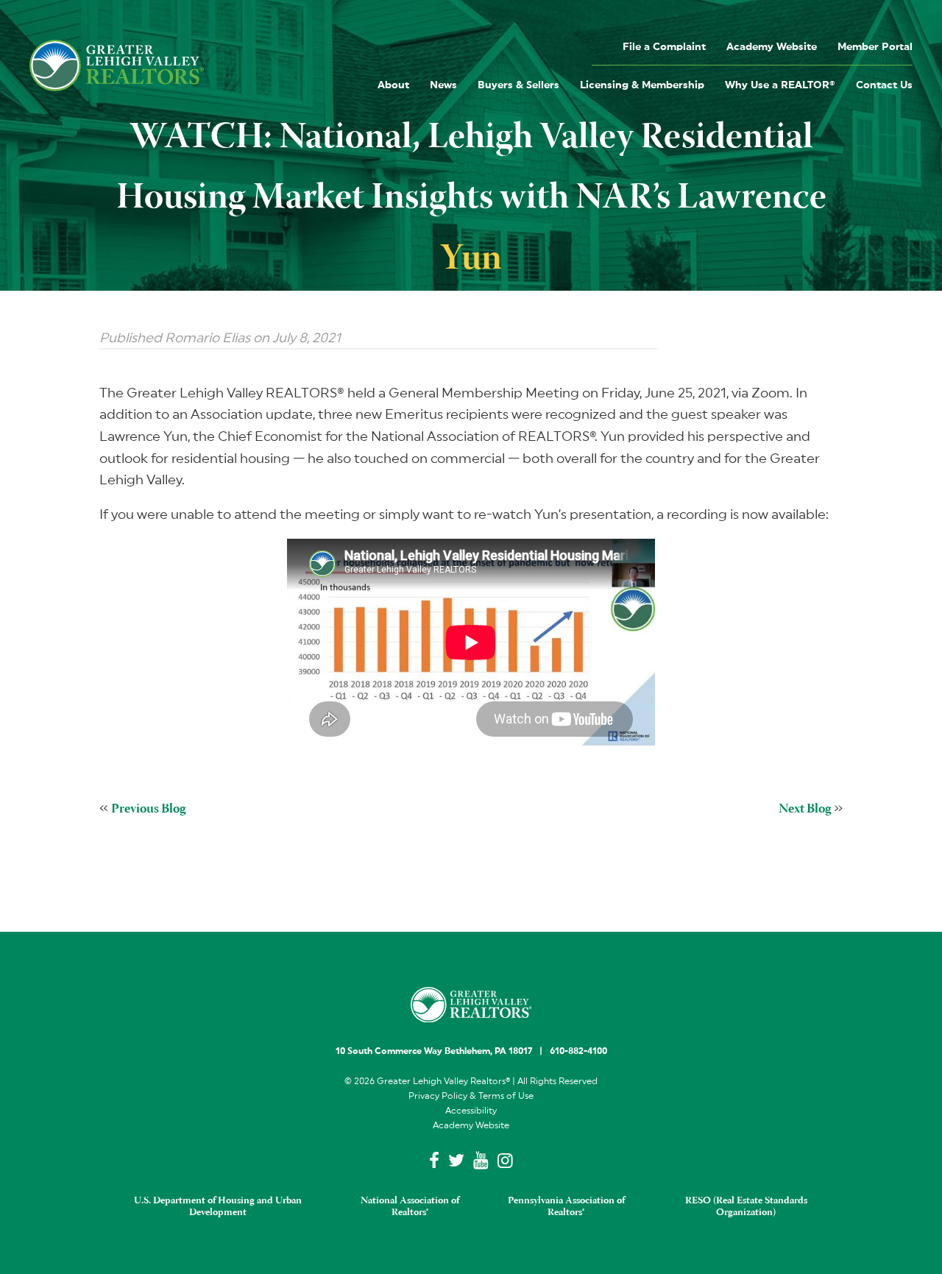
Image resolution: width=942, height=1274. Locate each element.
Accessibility (471, 1110)
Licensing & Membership (642, 85)
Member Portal (875, 47)
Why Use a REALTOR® (780, 85)
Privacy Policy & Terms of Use (471, 1095)
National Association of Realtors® (410, 1207)
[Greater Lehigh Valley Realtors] (116, 65)
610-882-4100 (578, 1051)
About (393, 85)
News (443, 85)
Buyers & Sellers (518, 85)
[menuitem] (664, 46)
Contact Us (884, 85)
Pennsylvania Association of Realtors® (566, 1207)
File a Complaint (664, 47)
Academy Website (771, 47)
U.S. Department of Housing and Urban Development (218, 1207)
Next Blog (805, 810)
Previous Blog (148, 810)
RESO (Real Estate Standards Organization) (746, 1207)
